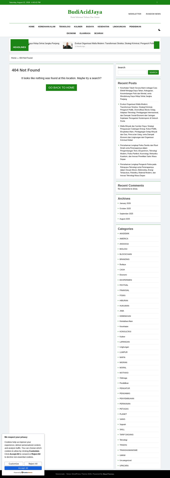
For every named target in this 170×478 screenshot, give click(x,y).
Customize (14, 463)
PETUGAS (124, 409)
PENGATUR (125, 388)
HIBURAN (124, 300)
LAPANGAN (125, 342)
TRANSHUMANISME (129, 450)
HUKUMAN (124, 306)
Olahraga (85, 33)
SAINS (122, 419)
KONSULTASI (125, 331)
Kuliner (78, 27)
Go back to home (61, 87)
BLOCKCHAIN (126, 254)
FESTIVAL (124, 285)
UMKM (122, 455)
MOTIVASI (124, 373)
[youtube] (22, 14)
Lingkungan (119, 27)
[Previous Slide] (155, 2)
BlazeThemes (108, 474)
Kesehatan (103, 27)
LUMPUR (124, 352)
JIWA (122, 311)
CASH (122, 270)
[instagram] (13, 14)
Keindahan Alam (46, 27)
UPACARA (124, 466)
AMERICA (124, 239)
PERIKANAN (125, 404)
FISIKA (122, 295)
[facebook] (10, 14)
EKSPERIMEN (126, 280)
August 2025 (125, 219)
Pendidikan (135, 27)
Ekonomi (71, 33)
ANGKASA (124, 244)
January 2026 (125, 203)
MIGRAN (123, 362)
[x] (16, 14)
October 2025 (125, 208)
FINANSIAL (124, 290)
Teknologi (64, 27)
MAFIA (122, 357)
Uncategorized (125, 460)
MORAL (123, 368)
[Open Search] (155, 30)
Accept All (23, 468)
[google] (19, 14)
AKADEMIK (124, 233)
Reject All (33, 463)
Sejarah (98, 33)
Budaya (90, 27)
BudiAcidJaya (85, 12)
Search (121, 67)
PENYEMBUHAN (127, 398)
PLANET (123, 414)
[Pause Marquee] (156, 45)
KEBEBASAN (125, 316)
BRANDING (125, 259)
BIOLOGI (123, 249)
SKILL (122, 429)
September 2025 (126, 214)
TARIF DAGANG (127, 435)
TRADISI (123, 445)
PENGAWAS (125, 393)
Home (31, 27)
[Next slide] (159, 2)
